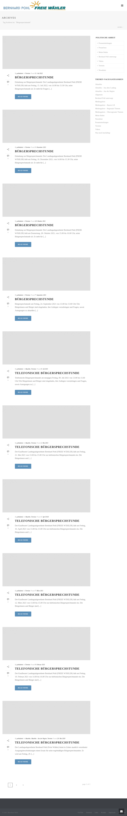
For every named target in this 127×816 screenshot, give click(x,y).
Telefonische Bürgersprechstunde (47, 594)
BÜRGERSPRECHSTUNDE (34, 77)
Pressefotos (102, 48)
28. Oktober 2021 (40, 221)
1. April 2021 (45, 517)
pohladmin (20, 73)
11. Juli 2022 (39, 73)
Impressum (112, 812)
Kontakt (103, 812)
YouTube (80, 812)
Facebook (89, 812)
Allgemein (99, 95)
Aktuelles (28, 369)
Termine (27, 73)
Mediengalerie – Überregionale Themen (109, 112)
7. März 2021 (39, 591)
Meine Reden (103, 52)
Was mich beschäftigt (102, 133)
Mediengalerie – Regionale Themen (107, 109)
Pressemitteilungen (105, 43)
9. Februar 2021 (40, 664)
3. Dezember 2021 (40, 147)
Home (120, 27)
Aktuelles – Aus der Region (104, 91)
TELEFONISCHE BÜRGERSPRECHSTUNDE (47, 373)
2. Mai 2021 (44, 443)
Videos (101, 61)
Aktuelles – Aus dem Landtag (105, 88)
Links (96, 812)
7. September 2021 (40, 295)
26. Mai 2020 (61, 738)
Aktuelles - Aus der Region (39, 738)
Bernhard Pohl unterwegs (107, 57)
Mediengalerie (100, 102)
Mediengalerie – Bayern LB (105, 105)
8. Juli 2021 (44, 369)
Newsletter (102, 70)
